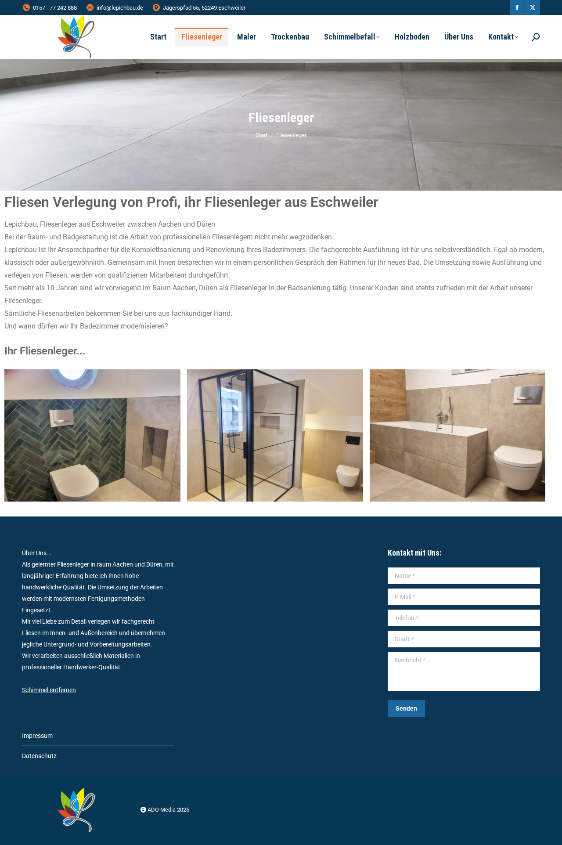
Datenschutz (39, 755)
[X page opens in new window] (532, 7)
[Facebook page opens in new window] (517, 7)
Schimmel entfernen (49, 689)
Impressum (37, 735)
